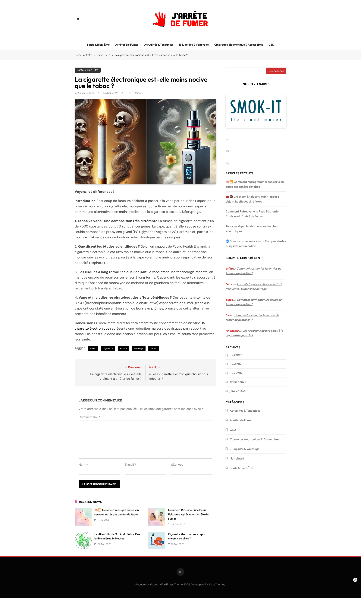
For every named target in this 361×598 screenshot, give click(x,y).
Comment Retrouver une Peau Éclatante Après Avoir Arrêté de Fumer (188, 514)
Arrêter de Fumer (127, 44)
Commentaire (89, 417)
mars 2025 (237, 373)
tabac (153, 348)
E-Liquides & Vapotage (194, 44)
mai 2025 (236, 355)
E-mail (130, 464)
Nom (83, 464)
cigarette (108, 348)
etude (123, 348)
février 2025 (238, 382)
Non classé (237, 458)
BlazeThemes (217, 584)
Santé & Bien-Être (98, 44)
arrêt (93, 348)
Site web (177, 464)
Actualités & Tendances (159, 44)
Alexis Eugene (86, 93)
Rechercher (276, 71)
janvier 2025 (238, 391)
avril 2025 (236, 364)
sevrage (138, 348)
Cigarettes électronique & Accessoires (238, 44)
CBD (271, 44)
